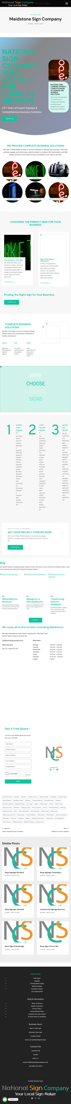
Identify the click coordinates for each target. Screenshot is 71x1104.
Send (18, 781)
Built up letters (33, 797)
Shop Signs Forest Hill (49, 946)
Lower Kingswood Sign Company (12, 830)
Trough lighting (59, 818)
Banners (23, 797)
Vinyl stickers (7, 822)
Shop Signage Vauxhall (14, 909)
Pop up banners (36, 807)
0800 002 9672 (7, 645)
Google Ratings (49, 800)
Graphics (58, 800)
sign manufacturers (61, 815)
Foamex (27, 800)
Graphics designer (8, 804)
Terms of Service (37, 1003)
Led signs (29, 804)
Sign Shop (6, 818)
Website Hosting (29, 822)
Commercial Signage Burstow (52, 909)
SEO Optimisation (37, 992)
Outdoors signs (7, 807)
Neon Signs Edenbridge (14, 946)
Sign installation (31, 815)
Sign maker (41, 815)
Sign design (21, 815)
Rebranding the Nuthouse (10, 600)
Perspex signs (25, 807)
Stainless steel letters (38, 818)
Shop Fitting (45, 811)
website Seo (39, 822)
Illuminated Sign (19, 804)
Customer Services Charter (37, 1014)
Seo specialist (35, 811)
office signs (58, 804)
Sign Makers (50, 815)
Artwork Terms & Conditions (37, 1017)
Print (45, 807)
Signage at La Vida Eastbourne (34, 600)
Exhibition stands (18, 800)
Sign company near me (9, 815)
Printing (63, 807)
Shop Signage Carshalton (50, 872)
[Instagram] (38, 1098)
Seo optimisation (24, 811)
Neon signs (44, 804)
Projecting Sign (7, 811)
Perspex (16, 807)
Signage (21, 818)
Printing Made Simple (37, 984)
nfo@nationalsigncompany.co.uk (12, 641)
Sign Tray (13, 818)
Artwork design (7, 797)
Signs (27, 818)
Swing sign (49, 818)
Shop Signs (54, 811)
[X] (35, 1098)
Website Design (37, 986)
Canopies (53, 797)
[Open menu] (66, 3)
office (51, 804)
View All (35, 620)
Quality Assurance (37, 1006)
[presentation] (18, 858)
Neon (36, 804)
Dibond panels (7, 800)
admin (31, 24)
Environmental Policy (37, 1011)
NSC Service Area (35, 14)
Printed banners (53, 807)
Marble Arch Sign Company (60, 830)
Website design (17, 822)
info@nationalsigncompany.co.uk (37, 1062)
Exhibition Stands (37, 989)
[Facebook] (32, 1098)
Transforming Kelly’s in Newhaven (57, 602)
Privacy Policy (37, 1009)
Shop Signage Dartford (14, 872)
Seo (15, 811)
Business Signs (44, 797)
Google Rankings (37, 800)
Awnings (16, 797)
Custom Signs (63, 797)
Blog (3, 596)
